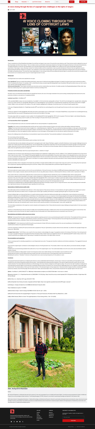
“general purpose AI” (68, 233)
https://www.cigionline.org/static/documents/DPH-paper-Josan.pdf (56, 281)
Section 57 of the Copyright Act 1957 (22, 111)
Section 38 (79, 116)
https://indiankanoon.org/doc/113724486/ (17, 287)
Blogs (16, 1)
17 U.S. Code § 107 (68, 153)
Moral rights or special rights (30, 180)
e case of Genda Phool (62, 111)
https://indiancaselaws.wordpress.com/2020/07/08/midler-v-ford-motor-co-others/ (49, 271)
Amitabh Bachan (25, 196)
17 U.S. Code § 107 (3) (26, 155)
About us (47, 1)
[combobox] (62, 1)
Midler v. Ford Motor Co (20, 98)
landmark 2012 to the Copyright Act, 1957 (47, 116)
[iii (8, 279)
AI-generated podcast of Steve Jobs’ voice (76, 86)
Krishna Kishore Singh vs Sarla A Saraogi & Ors (41, 200)
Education (24, 1)
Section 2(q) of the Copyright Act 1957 (38, 177)
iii (52, 127)
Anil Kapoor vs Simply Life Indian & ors (55, 197)
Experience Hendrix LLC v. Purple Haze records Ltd (25, 107)
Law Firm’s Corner (36, 1)
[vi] (52, 200)
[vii (8, 293)
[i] (8, 271)
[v (8, 284)
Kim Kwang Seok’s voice (55, 83)
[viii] (9, 296)
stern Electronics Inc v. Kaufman (45, 128)
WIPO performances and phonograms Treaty (69, 170)
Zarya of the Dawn (50, 143)
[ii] (8, 274)
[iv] (8, 281)
